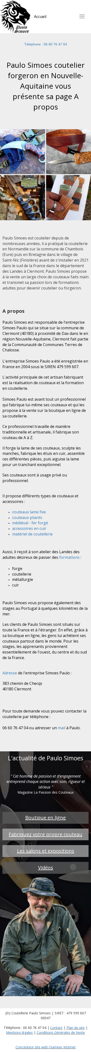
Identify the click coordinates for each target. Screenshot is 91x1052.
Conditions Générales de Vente (61, 1032)
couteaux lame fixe (29, 512)
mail (61, 727)
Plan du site (75, 1027)
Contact (56, 1027)
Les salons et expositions (45, 851)
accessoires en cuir (29, 528)
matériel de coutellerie (32, 534)
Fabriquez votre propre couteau (45, 834)
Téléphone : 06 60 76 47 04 (45, 44)
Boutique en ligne (45, 817)
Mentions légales (19, 1032)
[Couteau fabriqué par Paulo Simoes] (22, 151)
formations (69, 557)
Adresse (9, 673)
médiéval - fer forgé (30, 523)
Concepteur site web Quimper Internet (46, 1047)
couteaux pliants (27, 517)
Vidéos (45, 867)
